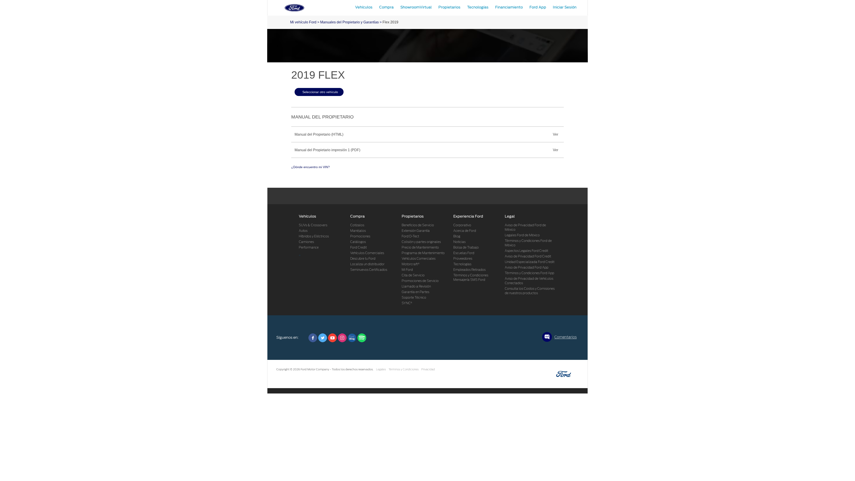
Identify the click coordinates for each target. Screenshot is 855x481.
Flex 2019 (390, 22)
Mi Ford (407, 269)
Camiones (306, 242)
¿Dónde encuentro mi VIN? (310, 167)
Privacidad (428, 369)
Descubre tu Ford (362, 258)
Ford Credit (358, 247)
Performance (309, 247)
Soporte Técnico (414, 297)
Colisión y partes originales (421, 242)
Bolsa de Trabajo (466, 247)
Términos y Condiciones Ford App (529, 273)
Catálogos (358, 242)
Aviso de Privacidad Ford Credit (528, 256)
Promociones (360, 236)
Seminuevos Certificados (368, 269)
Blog (456, 236)
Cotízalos (357, 225)
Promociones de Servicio (420, 281)
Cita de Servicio (413, 275)
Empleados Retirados (469, 269)
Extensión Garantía (416, 230)
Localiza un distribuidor (367, 264)
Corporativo (462, 225)
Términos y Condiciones (404, 369)
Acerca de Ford (464, 230)
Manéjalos (358, 230)
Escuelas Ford (463, 253)
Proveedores (462, 258)
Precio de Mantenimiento (420, 247)
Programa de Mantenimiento (423, 253)
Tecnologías (462, 264)
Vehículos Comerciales (367, 253)
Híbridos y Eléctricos (314, 236)
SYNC (407, 303)
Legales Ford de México (522, 235)
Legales (381, 369)
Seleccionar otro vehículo (320, 92)
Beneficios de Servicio (418, 225)
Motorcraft (410, 264)
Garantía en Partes (415, 292)
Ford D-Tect (410, 236)
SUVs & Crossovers (313, 225)
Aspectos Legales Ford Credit (526, 251)
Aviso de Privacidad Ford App (526, 267)
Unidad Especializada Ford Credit (529, 262)
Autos (303, 230)
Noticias (459, 242)
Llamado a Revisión (416, 286)
